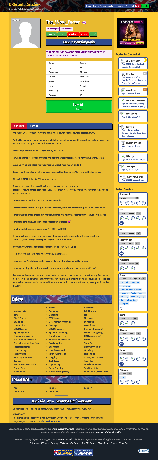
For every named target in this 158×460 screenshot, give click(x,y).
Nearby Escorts (73, 443)
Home (88, 6)
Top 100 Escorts (89, 443)
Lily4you (130, 127)
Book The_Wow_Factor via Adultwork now (61, 401)
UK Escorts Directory (24, 4)
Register (144, 6)
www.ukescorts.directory (64, 428)
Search (96, 6)
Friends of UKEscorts (39, 443)
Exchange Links (57, 443)
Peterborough (126, 239)
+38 (121, 253)
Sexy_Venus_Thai (135, 176)
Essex (122, 275)
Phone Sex (123, 443)
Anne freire (131, 90)
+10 (121, 223)
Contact (120, 6)
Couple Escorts (110, 443)
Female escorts (106, 6)
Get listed (130, 6)
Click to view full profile (79, 42)
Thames (123, 330)
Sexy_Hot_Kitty (133, 60)
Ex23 (122, 229)
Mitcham (124, 370)
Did (121, 209)
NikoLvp (130, 156)
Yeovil (122, 314)
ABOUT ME (19, 126)
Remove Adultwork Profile (108, 432)
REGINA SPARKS (133, 143)
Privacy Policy (67, 439)
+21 (121, 363)
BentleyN (130, 166)
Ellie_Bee (130, 74)
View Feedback (66, 28)
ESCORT (34, 126)
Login (137, 6)
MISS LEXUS (131, 113)
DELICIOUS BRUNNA (135, 100)
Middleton (124, 259)
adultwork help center (50, 421)
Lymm (122, 350)
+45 (121, 343)
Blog (100, 443)
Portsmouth (125, 194)
